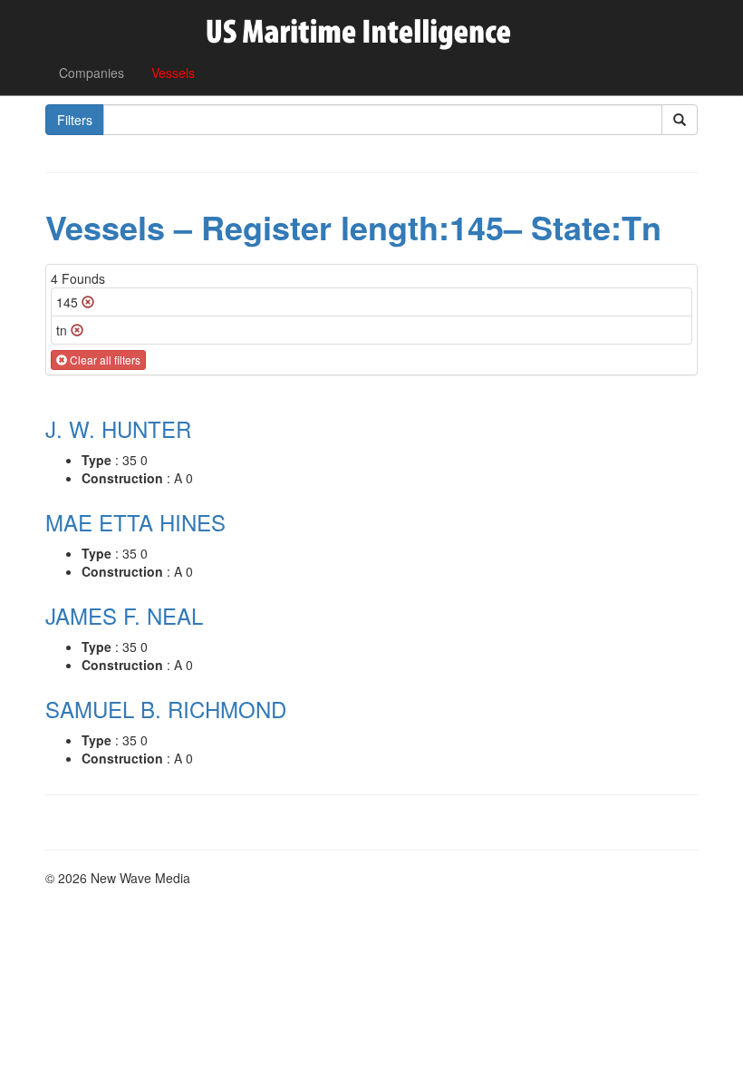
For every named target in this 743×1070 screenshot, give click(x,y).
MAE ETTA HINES (135, 522)
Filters (74, 120)
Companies (91, 72)
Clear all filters (103, 359)
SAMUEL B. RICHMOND (165, 709)
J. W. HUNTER (118, 428)
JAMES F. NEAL (124, 615)
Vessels (173, 72)
